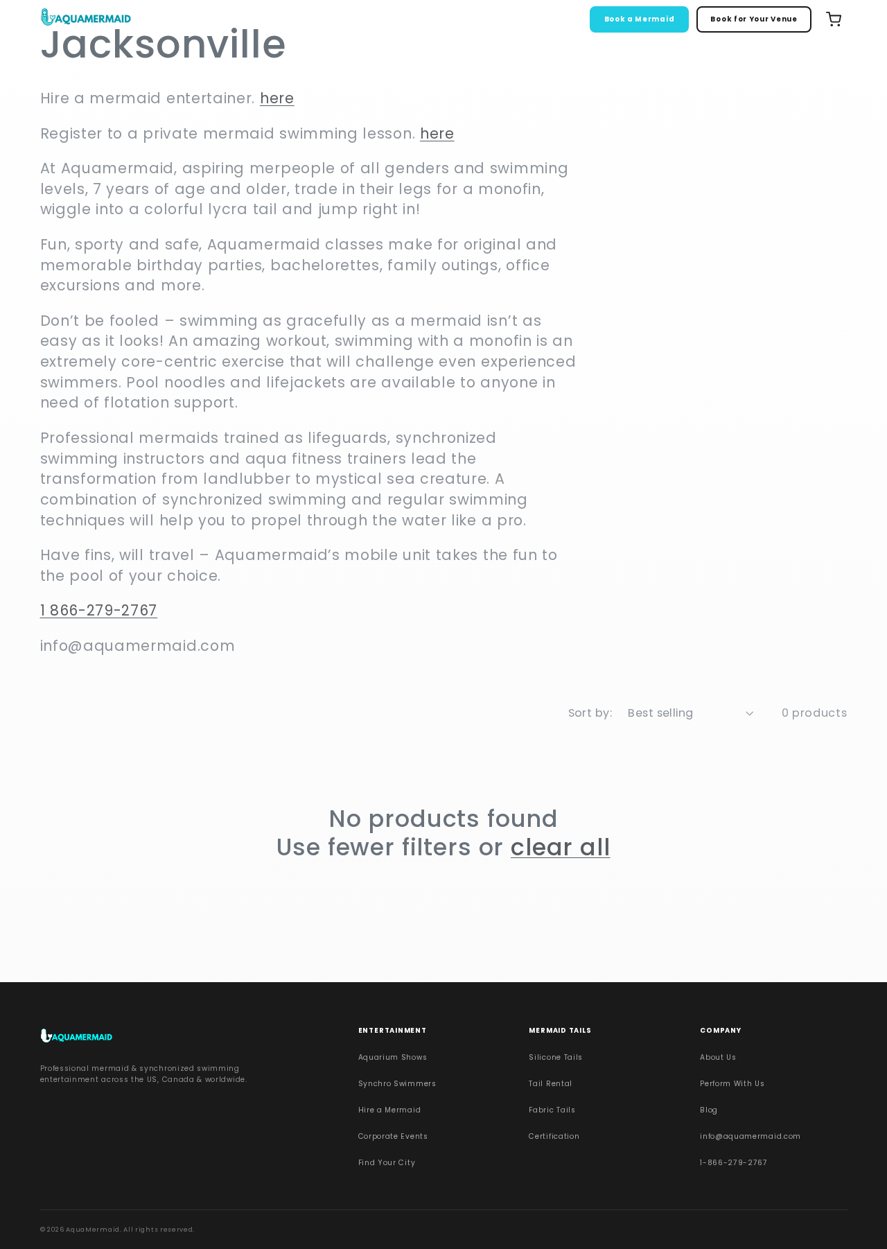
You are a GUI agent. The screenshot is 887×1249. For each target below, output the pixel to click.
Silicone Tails (556, 1057)
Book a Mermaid (639, 19)
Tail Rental (550, 1083)
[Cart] (834, 19)
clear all (561, 847)
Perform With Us (732, 1083)
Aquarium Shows (393, 1057)
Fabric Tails (552, 1110)
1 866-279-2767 (99, 610)
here (277, 98)
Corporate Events (393, 1136)
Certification (554, 1136)
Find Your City (387, 1163)
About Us (718, 1057)
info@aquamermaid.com (750, 1136)
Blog (709, 1110)
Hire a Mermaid (389, 1110)
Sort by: (590, 713)
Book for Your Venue (753, 19)
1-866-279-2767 (734, 1163)
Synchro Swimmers (397, 1083)
